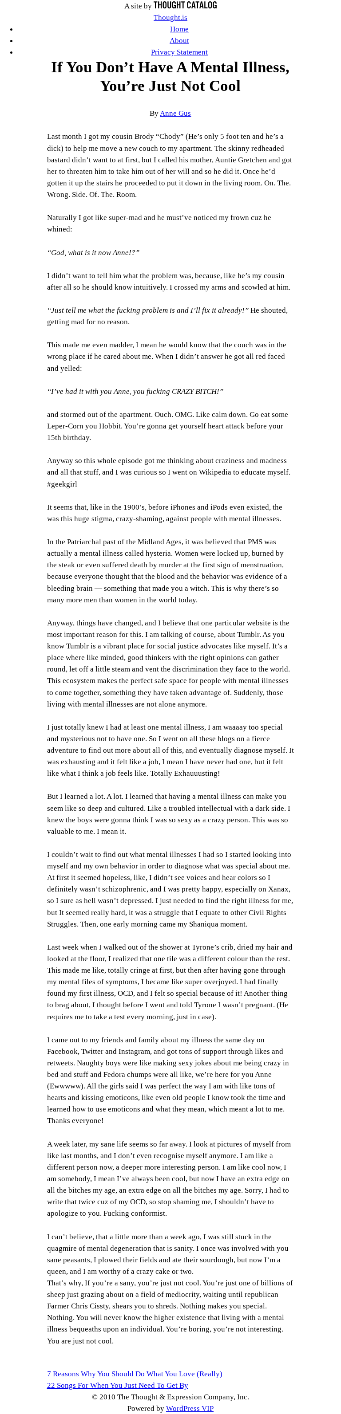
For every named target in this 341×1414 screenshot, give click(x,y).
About (179, 40)
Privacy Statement (179, 51)
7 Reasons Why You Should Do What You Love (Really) (134, 1373)
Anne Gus (175, 113)
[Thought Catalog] (185, 5)
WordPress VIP (190, 1408)
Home (179, 28)
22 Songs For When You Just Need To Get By (117, 1385)
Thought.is (170, 17)
